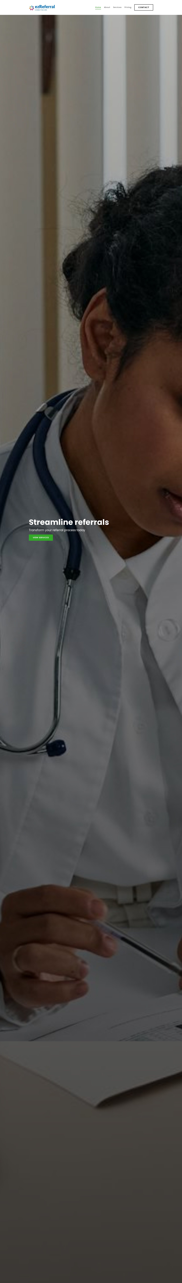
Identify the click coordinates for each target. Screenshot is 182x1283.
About (107, 7)
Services (117, 7)
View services (41, 537)
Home (98, 7)
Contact (143, 7)
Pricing (128, 7)
